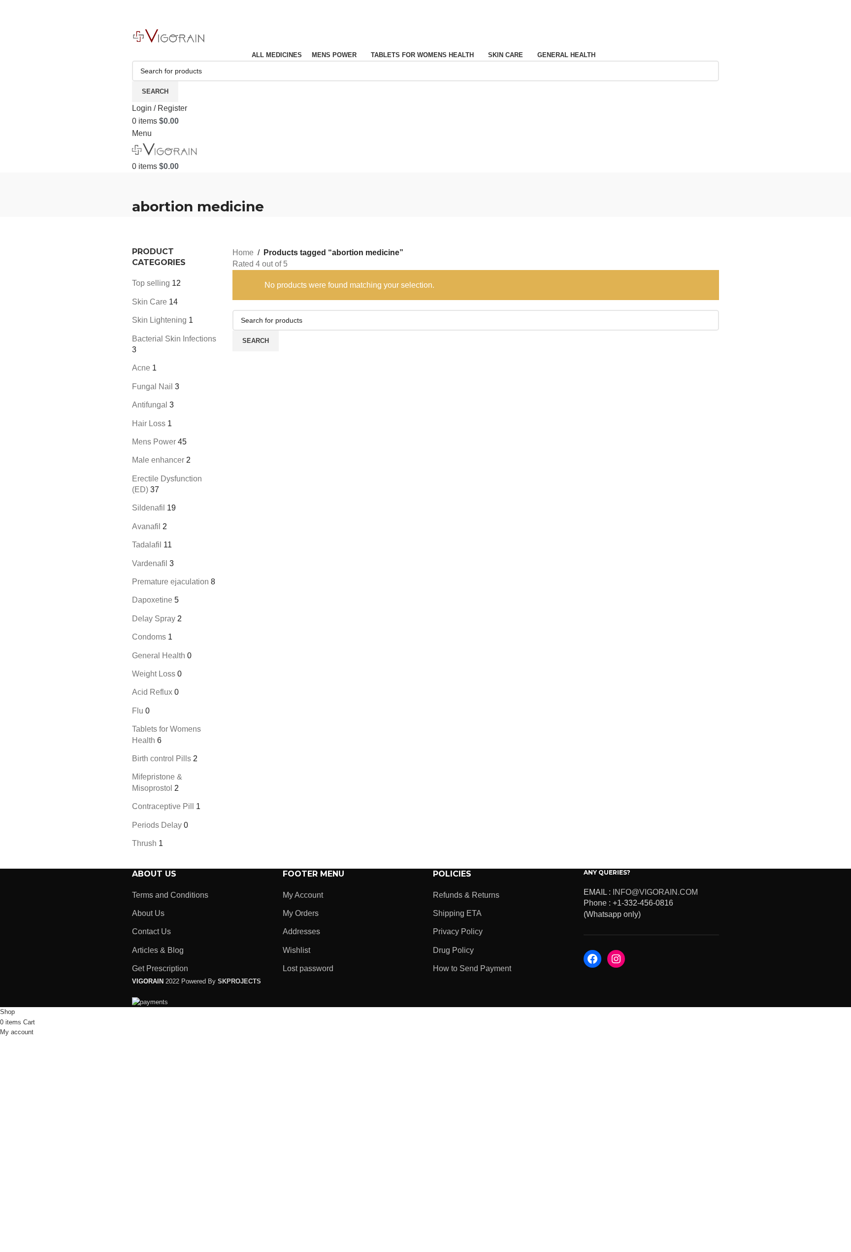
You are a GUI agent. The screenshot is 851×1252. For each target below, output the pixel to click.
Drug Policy (453, 950)
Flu (137, 711)
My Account (303, 895)
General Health (158, 655)
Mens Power (154, 442)
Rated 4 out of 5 (260, 264)
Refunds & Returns (466, 895)
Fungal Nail (152, 386)
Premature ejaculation (170, 581)
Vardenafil (149, 563)
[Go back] (144, 184)
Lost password (308, 968)
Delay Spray (153, 618)
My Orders (301, 913)
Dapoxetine (152, 600)
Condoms (149, 637)
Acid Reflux (152, 692)
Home (243, 252)
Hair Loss (148, 423)
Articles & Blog (158, 950)
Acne (141, 368)
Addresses (301, 931)
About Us (148, 913)
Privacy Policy (458, 931)
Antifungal (149, 405)
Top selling (151, 283)
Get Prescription (160, 968)
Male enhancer (158, 460)
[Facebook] (592, 959)
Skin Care (149, 302)
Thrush (144, 843)
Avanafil (146, 526)
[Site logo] (169, 36)
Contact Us (151, 931)
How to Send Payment (472, 968)
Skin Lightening (159, 320)
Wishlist (296, 950)
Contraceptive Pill (163, 806)
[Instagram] (616, 959)
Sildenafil (148, 508)
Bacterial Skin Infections (174, 339)
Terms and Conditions (170, 895)
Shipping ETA (457, 913)
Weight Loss (153, 674)
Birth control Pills (161, 758)
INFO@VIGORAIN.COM (655, 892)
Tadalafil (147, 545)
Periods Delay (157, 825)
